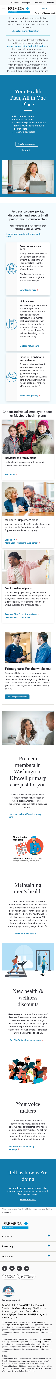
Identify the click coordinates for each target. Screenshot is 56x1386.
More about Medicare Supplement (21, 543)
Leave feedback (28, 1199)
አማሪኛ (44, 1308)
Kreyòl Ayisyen (10, 1314)
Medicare (15, 3)
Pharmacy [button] (7, 1246)
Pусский (41, 1305)
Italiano (6, 1317)
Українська (18, 1308)
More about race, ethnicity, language (21, 1147)
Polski (31, 1314)
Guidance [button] (7, 1256)
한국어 (32, 1305)
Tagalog (7, 1308)
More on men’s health (25, 934)
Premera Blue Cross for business (21, 614)
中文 (14, 1305)
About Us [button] (7, 1236)
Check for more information (25, 31)
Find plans (10, 474)
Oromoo (7, 1311)
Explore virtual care (29, 346)
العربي (15, 1311)
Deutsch (30, 1311)
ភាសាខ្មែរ (28, 1308)
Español (6, 1305)
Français (23, 1314)
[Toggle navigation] (4, 10)
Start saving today (29, 395)
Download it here (28, 290)
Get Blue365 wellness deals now (25, 1040)
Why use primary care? (17, 697)
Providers (50, 3)
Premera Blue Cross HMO (17, 617)
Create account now (27, 144)
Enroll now (10, 540)
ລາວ (38, 1311)
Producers (38, 3)
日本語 (37, 1308)
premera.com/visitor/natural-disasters (26, 46)
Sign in (25, 150)
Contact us (36, 1330)
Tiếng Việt (22, 1305)
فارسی (14, 1317)
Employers (26, 3)
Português (41, 1314)
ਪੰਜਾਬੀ (22, 1311)
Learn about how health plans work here (23, 235)
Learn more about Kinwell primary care (24, 815)
